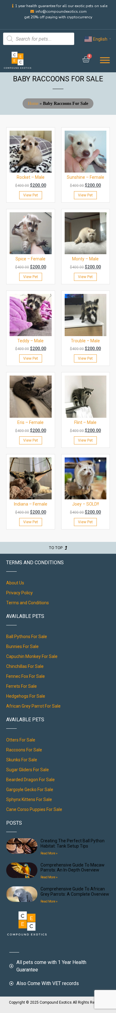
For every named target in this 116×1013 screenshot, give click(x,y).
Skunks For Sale (21, 759)
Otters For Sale (20, 739)
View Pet (30, 195)
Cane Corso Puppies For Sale (34, 809)
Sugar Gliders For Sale (27, 769)
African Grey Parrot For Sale (33, 706)
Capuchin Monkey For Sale (32, 656)
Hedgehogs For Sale (25, 696)
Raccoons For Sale (24, 749)
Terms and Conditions (27, 602)
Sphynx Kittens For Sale (29, 799)
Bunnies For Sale (22, 646)
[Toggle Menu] (105, 60)
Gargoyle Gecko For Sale (29, 789)
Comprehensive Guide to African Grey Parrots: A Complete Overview (75, 891)
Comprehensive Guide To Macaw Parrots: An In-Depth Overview (73, 867)
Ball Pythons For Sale (26, 636)
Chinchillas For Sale (25, 666)
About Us (15, 582)
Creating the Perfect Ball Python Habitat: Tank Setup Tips (73, 843)
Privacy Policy (19, 592)
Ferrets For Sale (21, 686)
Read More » (49, 853)
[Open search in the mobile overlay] (38, 39)
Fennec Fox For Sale (25, 676)
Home (33, 103)
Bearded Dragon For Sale (30, 779)
